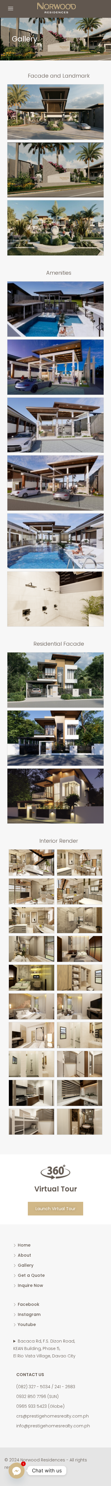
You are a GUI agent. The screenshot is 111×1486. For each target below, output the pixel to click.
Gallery (25, 1265)
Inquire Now (30, 1285)
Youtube (27, 1324)
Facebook (28, 1304)
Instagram (29, 1314)
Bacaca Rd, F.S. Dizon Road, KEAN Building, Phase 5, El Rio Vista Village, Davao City (44, 1348)
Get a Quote (31, 1275)
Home (24, 1245)
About (24, 1255)
